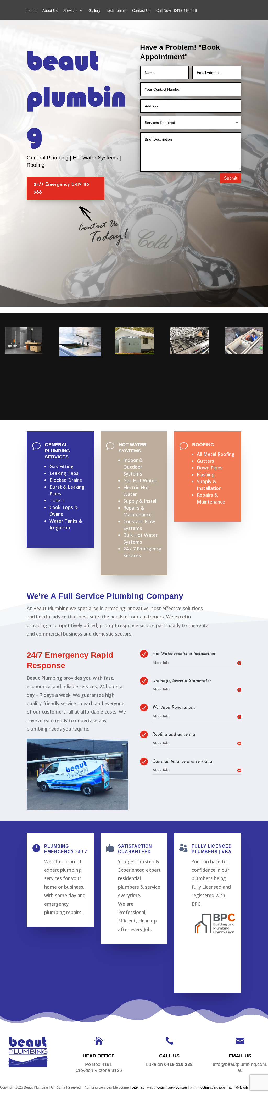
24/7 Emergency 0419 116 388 (61, 188)
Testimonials (116, 11)
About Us (50, 11)
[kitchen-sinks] (80, 355)
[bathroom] (23, 352)
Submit (230, 178)
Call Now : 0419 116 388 (176, 11)
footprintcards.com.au (216, 1087)
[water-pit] (244, 353)
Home (32, 11)
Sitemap (138, 1087)
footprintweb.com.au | (173, 1087)
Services (70, 11)
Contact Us (141, 11)
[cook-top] (189, 353)
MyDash (241, 1087)
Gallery (94, 11)
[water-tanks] (134, 353)
